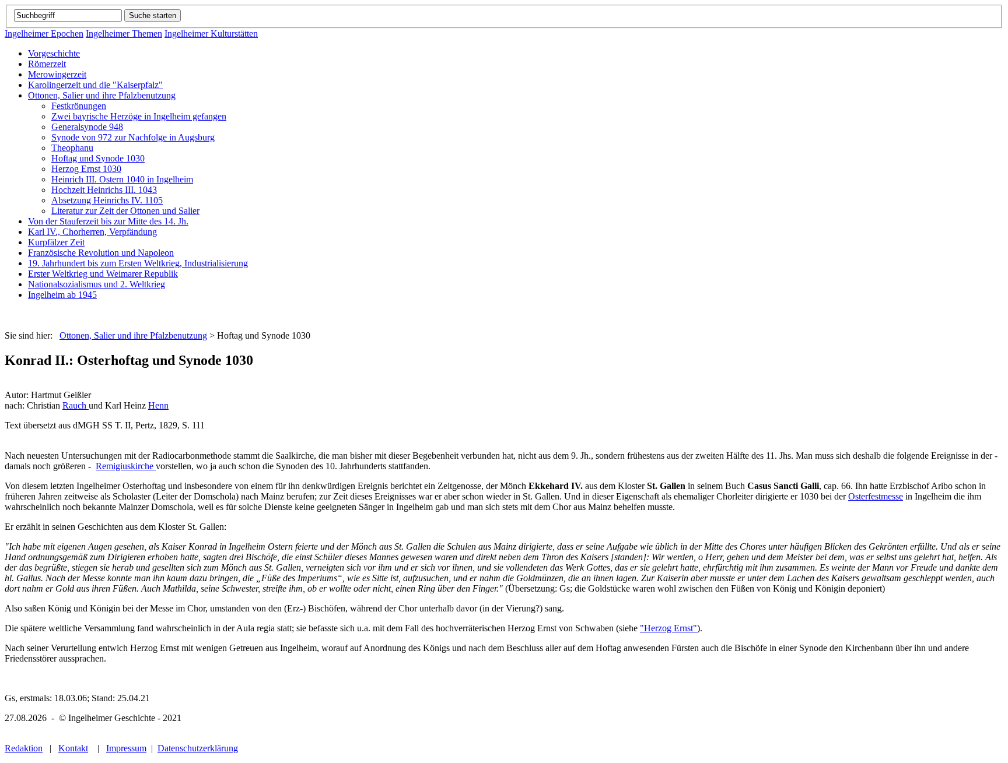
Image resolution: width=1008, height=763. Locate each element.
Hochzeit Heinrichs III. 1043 (104, 190)
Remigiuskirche (126, 466)
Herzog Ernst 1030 (86, 169)
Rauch (75, 405)
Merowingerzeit (57, 74)
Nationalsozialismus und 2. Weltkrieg (96, 284)
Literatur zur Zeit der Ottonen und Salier (125, 211)
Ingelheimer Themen (124, 33)
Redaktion (24, 748)
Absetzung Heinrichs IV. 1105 (107, 200)
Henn (158, 405)
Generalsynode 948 (87, 127)
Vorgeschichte (54, 53)
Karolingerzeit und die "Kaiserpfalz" (95, 85)
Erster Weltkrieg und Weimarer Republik (103, 274)
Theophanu (72, 148)
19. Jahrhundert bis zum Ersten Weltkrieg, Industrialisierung (138, 263)
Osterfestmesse (875, 496)
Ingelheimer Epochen (44, 33)
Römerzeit (47, 64)
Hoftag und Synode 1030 (98, 158)
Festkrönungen (78, 106)
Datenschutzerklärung (198, 748)
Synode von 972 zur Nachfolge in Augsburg (133, 137)
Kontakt (73, 748)
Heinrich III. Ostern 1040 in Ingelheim (122, 179)
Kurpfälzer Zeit (56, 242)
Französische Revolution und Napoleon (101, 253)
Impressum (126, 748)
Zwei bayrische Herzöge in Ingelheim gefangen (138, 116)
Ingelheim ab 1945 (62, 295)
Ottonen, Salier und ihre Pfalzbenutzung (102, 95)
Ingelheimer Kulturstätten (211, 33)
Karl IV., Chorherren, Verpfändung (92, 232)
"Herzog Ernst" (668, 628)
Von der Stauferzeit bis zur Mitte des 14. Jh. (108, 221)
